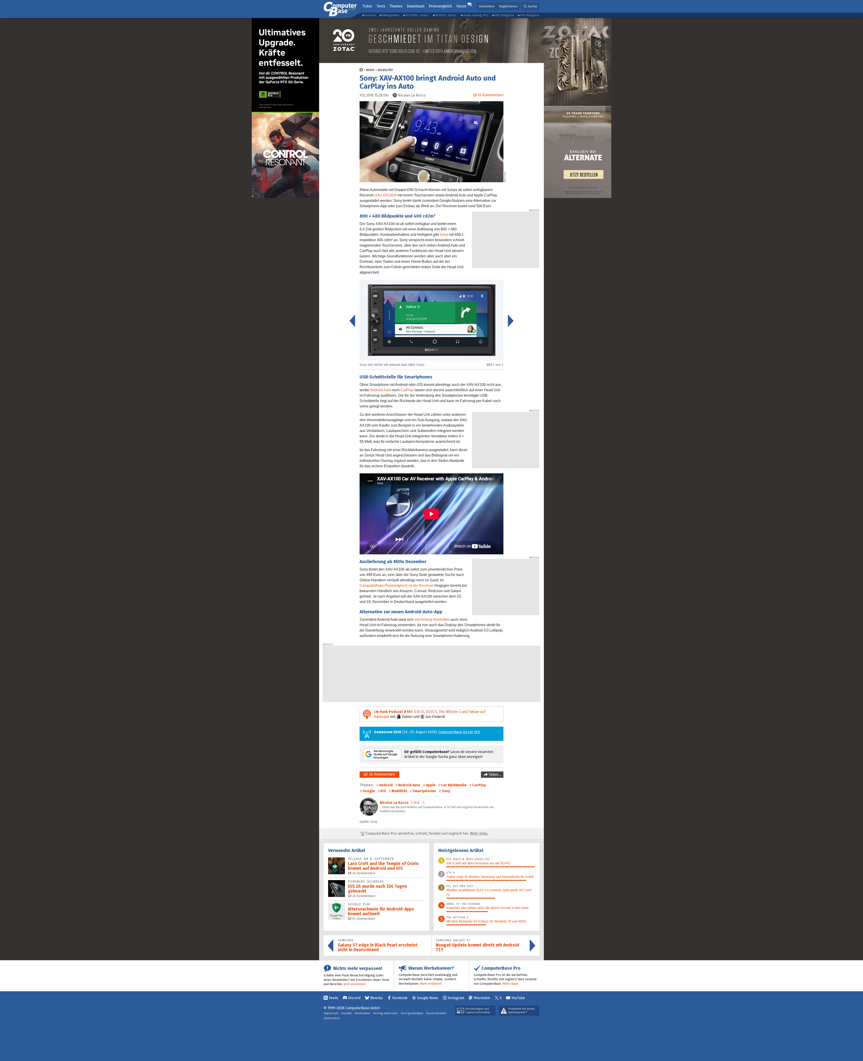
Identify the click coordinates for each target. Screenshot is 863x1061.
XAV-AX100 (384, 195)
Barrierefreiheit (436, 1013)
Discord (354, 998)
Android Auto (380, 390)
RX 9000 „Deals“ (446, 15)
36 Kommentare (381, 774)
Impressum (331, 1013)
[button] (530, 6)
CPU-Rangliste (529, 15)
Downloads (416, 6)
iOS (383, 791)
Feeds (333, 998)
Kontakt (346, 1013)
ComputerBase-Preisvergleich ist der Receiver (397, 585)
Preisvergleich (440, 6)
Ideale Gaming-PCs (475, 15)
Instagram (456, 998)
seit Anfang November (432, 619)
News (370, 70)
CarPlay (407, 390)
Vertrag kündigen (412, 1013)
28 (363, 896)
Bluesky (376, 998)
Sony (444, 234)
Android (386, 785)
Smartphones (424, 791)
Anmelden (486, 6)
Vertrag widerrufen (385, 1013)
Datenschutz (332, 1018)
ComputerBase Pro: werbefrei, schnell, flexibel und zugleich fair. (426, 833)
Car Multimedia (454, 785)
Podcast (370, 15)
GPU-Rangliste (504, 15)
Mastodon (482, 998)
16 (363, 873)
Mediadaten (362, 1013)
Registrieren (508, 6)
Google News (427, 998)
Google (369, 791)
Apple (431, 785)
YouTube (518, 998)
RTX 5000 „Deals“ (417, 15)
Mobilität (385, 70)
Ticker (367, 6)
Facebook (399, 998)
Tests (380, 6)
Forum (461, 6)
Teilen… (494, 774)
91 (363, 919)
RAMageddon (390, 15)
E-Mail (415, 802)
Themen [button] (396, 6)
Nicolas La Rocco (394, 802)
